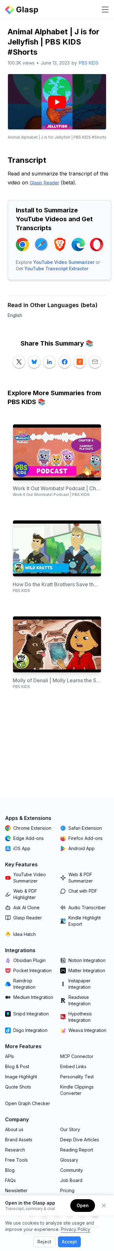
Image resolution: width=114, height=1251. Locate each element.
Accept (69, 1241)
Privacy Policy (75, 1229)
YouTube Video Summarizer (63, 262)
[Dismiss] (104, 1205)
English (15, 315)
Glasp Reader (44, 183)
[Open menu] (105, 9)
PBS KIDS (88, 62)
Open (83, 1205)
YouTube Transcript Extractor (56, 268)
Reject (44, 1241)
